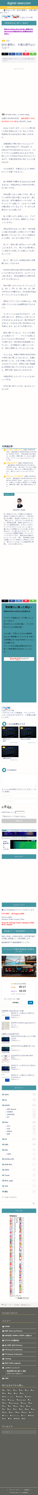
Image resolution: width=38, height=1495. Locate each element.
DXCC (5, 1403)
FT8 (21, 1129)
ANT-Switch (21, 1109)
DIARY (20, 1105)
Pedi (10, 1409)
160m (20, 1094)
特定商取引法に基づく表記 (16, 1371)
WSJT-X (25, 1412)
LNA (23, 1406)
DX (3, 40)
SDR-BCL (20, 1164)
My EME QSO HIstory (13, 1345)
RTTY (34, 1409)
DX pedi (24, 1403)
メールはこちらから (9, 1197)
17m (27, 1390)
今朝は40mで (11, 463)
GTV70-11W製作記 (12, 1340)
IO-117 (16, 1406)
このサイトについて (12, 1368)
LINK (7, 1378)
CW (4, 1400)
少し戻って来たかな (14, 450)
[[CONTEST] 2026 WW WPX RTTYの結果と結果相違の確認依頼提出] (6, 1059)
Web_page (20, 1181)
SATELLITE (20, 1159)
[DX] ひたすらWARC (15, 476)
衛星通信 (17, 1418)
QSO (27, 1409)
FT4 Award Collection (13, 1354)
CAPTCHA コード (8, 812)
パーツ (24, 1415)
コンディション (15, 1415)
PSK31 (21, 1131)
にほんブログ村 (26, 17)
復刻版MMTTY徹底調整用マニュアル (16, 942)
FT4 (21, 1126)
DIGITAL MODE (22, 1400)
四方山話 (32, 1415)
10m (10, 1390)
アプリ (32, 1412)
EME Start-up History (13, 1331)
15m (22, 1390)
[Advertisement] (19, 90)
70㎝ (16, 1393)
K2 (21, 1117)
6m (20, 1100)
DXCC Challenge (14, 1403)
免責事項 (26, 1489)
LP (4, 1409)
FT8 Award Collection (13, 1350)
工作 (20, 1186)
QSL (20, 1150)
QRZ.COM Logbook (13, 1363)
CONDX (21, 1112)
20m (33, 1390)
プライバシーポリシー (15, 1373)
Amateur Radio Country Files (13, 919)
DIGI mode (11, 1400)
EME (20, 1144)
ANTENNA (20, 1396)
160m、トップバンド (9, 1396)
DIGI (20, 1122)
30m (5, 1393)
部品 (24, 1418)
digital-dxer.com (19, 3)
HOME (7, 1326)
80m (22, 1393)
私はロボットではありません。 (15, 816)
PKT (16, 1409)
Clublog (8, 1359)
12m (16, 1390)
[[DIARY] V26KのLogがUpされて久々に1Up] (6, 1026)
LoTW (29, 1406)
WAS (18, 1412)
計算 (30, 1002)
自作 (11, 1418)
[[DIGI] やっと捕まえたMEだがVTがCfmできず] (6, 1016)
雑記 (20, 1191)
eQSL (21, 1154)
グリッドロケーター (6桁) (12, 999)
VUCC (11, 1412)
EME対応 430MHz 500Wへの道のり (18, 1335)
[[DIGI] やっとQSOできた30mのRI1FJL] (6, 1068)
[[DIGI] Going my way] (19, 834)
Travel (20, 1175)
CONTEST (21, 1114)
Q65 (21, 1134)
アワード (6, 1415)
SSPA (20, 1170)
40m (11, 1393)
